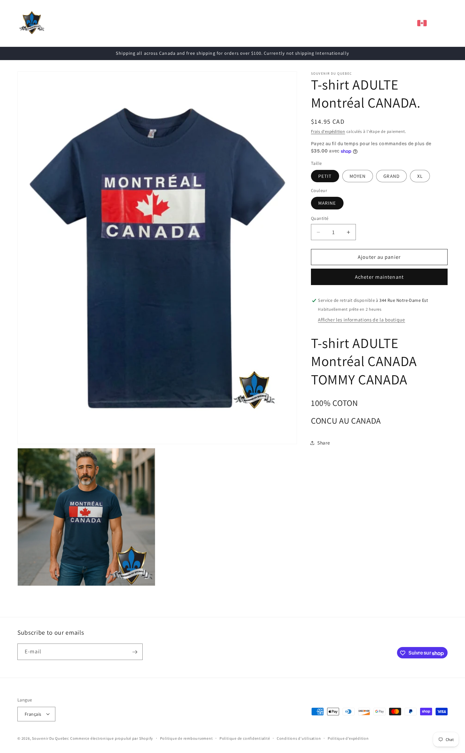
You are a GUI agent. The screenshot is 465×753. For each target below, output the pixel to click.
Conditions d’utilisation (299, 738)
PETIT (325, 176)
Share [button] (323, 443)
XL (420, 176)
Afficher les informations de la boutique (361, 319)
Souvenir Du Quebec (50, 738)
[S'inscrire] (134, 652)
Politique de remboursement (186, 738)
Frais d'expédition (328, 131)
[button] (138, 23)
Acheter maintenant (379, 276)
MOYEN (358, 176)
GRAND (391, 176)
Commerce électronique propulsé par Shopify (111, 738)
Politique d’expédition (348, 738)
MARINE (327, 203)
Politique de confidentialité (245, 738)
